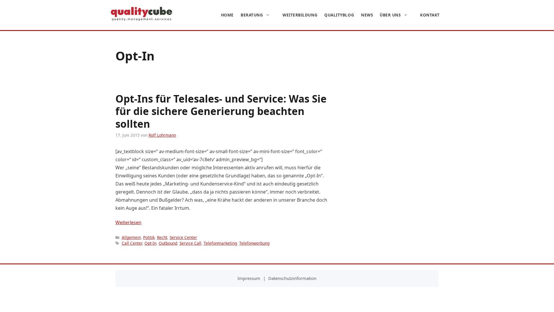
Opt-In (150, 243)
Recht (162, 237)
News (367, 15)
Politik (149, 237)
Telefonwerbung (254, 243)
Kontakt (430, 15)
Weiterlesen (128, 222)
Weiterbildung (299, 15)
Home (227, 15)
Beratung (252, 15)
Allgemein (131, 237)
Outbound (168, 243)
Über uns (390, 15)
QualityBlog (339, 15)
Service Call (190, 243)
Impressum (248, 278)
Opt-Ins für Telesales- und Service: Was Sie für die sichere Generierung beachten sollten (221, 111)
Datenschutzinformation (292, 278)
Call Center (132, 243)
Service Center (183, 237)
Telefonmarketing (220, 243)
